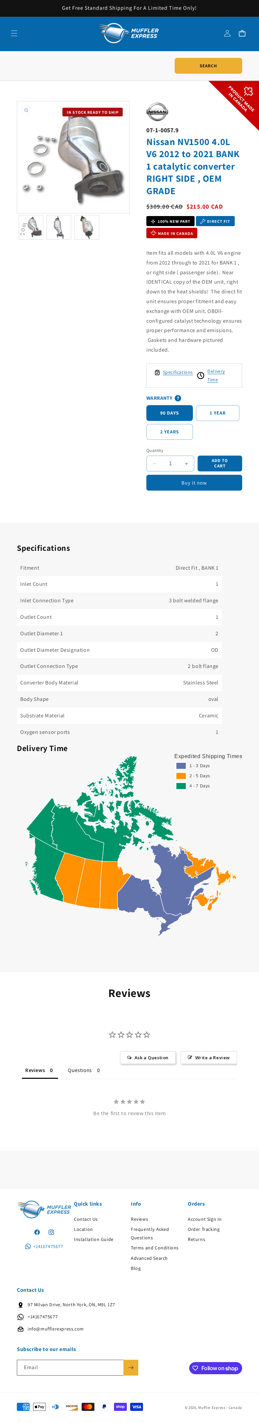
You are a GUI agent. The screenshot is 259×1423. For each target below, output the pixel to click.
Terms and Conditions (155, 1248)
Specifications (178, 372)
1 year (218, 413)
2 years (169, 432)
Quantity (154, 450)
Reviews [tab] (35, 1070)
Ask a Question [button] (152, 1058)
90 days (169, 413)
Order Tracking (204, 1229)
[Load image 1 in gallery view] (31, 227)
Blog (136, 1268)
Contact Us (86, 1219)
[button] (14, 33)
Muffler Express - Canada (220, 1407)
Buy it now (194, 482)
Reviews (139, 1219)
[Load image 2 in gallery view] (59, 227)
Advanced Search (149, 1258)
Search (208, 66)
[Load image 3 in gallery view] (87, 227)
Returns (196, 1239)
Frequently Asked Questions (150, 1233)
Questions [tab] (80, 1070)
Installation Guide (94, 1239)
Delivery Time (216, 375)
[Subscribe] (130, 1368)
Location (83, 1229)
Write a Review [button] (212, 1058)
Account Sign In (205, 1219)
